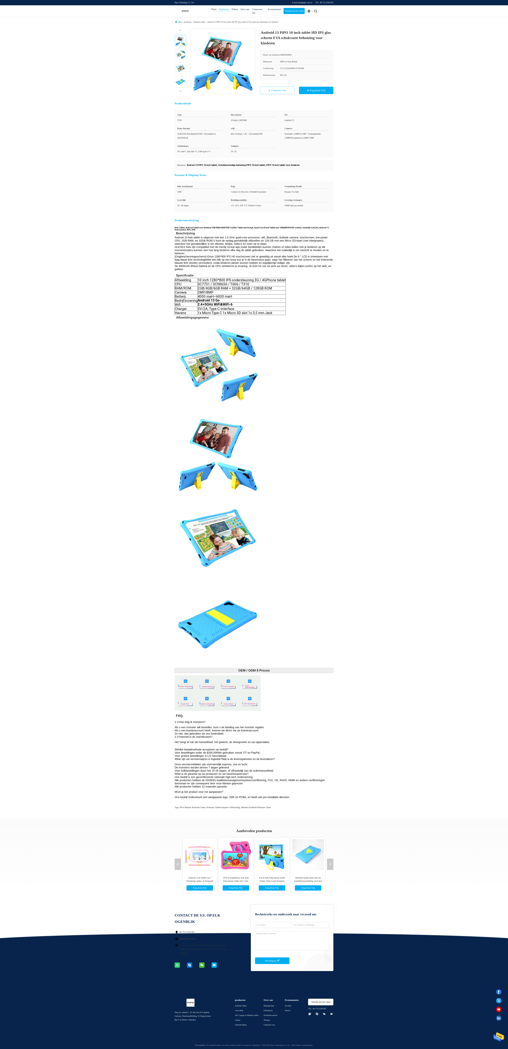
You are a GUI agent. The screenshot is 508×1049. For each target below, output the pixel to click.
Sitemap (267, 1020)
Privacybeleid (200, 1045)
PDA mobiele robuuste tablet (192, 807)
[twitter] (499, 1001)
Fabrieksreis (268, 1011)
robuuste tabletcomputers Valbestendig (223, 807)
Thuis (213, 9)
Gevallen (288, 1006)
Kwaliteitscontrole (270, 1015)
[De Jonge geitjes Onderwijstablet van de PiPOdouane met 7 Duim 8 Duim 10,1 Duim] (308, 855)
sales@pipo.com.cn (187, 939)
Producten (224, 9)
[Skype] (193, 967)
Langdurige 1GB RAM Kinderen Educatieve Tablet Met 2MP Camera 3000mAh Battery (236, 881)
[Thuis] (185, 11)
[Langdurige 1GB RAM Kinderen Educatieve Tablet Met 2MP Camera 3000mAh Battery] (236, 855)
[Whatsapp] (181, 967)
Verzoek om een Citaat (294, 11)
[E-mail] (217, 967)
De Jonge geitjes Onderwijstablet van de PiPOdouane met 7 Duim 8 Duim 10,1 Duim (308, 881)
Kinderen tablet (199, 22)
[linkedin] (499, 1018)
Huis (180, 22)
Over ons (245, 9)
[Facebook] (499, 992)
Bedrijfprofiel (269, 1006)
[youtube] (499, 1009)
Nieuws (287, 1011)
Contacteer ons (257, 11)
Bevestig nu (271, 960)
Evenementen (274, 9)
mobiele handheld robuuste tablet (256, 807)
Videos (234, 9)
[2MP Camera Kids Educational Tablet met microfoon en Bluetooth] (200, 855)
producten (187, 22)
